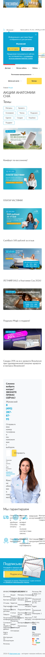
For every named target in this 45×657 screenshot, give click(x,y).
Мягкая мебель (21, 68)
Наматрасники (23, 605)
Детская (8, 68)
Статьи (13, 613)
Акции (12, 595)
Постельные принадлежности (21, 74)
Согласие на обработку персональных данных (8, 626)
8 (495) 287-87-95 (9, 412)
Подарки (9, 123)
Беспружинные (23, 623)
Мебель (35, 68)
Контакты (7, 600)
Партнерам (7, 606)
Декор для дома (14, 81)
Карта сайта (5, 633)
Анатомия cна (14, 653)
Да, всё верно (13, 49)
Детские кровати (28, 613)
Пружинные (22, 626)
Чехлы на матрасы (28, 605)
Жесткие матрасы (28, 618)
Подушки (34, 113)
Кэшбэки (32, 118)
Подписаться (16, 574)
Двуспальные (30, 623)
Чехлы (22, 113)
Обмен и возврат (13, 599)
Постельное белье (22, 613)
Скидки (20, 118)
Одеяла (8, 118)
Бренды (34, 81)
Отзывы (6, 603)
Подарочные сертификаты (15, 617)
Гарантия (13, 603)
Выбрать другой (27, 49)
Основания (10, 113)
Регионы (6, 644)
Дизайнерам (15, 627)
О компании (7, 595)
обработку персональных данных (17, 582)
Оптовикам (14, 631)
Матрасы (9, 108)
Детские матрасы (21, 599)
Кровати (21, 108)
